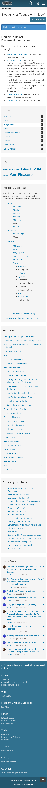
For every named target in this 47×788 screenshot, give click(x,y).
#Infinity (16, 216)
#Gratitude (23, 296)
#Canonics (12, 230)
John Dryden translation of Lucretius (23, 635)
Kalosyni (10, 594)
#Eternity (17, 220)
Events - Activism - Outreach (20, 545)
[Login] (37, 3)
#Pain (15, 249)
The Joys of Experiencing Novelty (21, 604)
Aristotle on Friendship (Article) (21, 591)
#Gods (16, 210)
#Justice (21, 276)
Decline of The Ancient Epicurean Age (24, 535)
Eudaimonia (31, 168)
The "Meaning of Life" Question (21, 518)
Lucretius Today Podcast (18, 498)
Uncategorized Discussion (19, 521)
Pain (13, 174)
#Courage (22, 273)
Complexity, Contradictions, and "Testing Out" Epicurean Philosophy (23, 650)
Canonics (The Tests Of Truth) (21, 504)
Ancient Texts (14, 531)
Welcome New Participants (19, 541)
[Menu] (43, 3)
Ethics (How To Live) (16, 508)
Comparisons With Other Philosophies (24, 525)
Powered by (23, 780)
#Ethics (11, 241)
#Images (16, 213)
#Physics (11, 203)
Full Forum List (14, 548)
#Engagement (19, 252)
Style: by (23, 784)
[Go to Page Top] (43, 779)
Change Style (40, 665)
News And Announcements (20, 494)
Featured (6, 175)
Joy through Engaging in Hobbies (21, 597)
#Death (16, 226)
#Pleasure (17, 246)
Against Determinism (17, 511)
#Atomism (17, 206)
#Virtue (16, 263)
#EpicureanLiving (20, 256)
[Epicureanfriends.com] (7, 3)
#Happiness (18, 259)
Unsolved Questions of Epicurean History (26, 538)
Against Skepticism (16, 514)
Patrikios (10, 587)
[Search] (30, 3)
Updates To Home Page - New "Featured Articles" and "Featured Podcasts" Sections (25, 569)
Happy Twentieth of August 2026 (21, 642)
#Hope (21, 293)
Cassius (9, 575)
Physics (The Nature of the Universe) (24, 501)
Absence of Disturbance (11, 169)
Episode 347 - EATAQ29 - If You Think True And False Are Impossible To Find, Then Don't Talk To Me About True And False (24, 615)
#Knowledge (18, 233)
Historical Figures (15, 528)
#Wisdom (22, 266)
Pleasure (25, 174)
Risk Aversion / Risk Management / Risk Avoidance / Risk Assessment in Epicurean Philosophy (24, 581)
